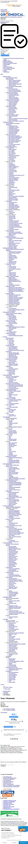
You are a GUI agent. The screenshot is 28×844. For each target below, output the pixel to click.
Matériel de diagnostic (8, 62)
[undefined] (22, 721)
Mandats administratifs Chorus (9, 777)
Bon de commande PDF (8, 784)
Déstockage (6, 71)
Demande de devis (7, 782)
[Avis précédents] (2, 731)
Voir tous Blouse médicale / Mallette (13, 313)
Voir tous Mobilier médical (11, 77)
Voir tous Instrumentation (11, 418)
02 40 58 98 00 (4, 9)
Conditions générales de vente (9, 800)
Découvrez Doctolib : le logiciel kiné (11, 786)
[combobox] (7, 20)
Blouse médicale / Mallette (9, 68)
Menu (2, 74)
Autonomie (5, 692)
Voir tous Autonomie (10, 620)
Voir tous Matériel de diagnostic (13, 123)
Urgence (5, 70)
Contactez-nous (4, 10)
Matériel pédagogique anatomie (10, 63)
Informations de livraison (8, 804)
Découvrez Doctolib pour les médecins (11, 785)
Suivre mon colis (6, 805)
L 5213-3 (12, 822)
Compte (2, 684)
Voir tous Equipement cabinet (12, 598)
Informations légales (7, 803)
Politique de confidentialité (9, 801)
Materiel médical (6, 691)
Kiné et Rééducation (7, 66)
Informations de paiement (8, 806)
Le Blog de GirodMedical (8, 779)
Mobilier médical (7, 60)
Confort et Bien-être (7, 69)
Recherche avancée (5, 22)
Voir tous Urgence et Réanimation (13, 507)
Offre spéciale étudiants (8, 781)
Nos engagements (7, 780)
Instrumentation (6, 64)
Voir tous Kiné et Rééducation (12, 465)
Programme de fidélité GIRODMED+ (11, 809)
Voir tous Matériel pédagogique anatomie (15, 249)
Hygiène (5, 65)
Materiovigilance (6, 807)
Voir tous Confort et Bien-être (12, 544)
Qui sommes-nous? (7, 776)
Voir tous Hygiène (10, 338)
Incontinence (6, 693)
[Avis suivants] (26, 731)
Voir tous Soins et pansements (12, 376)
